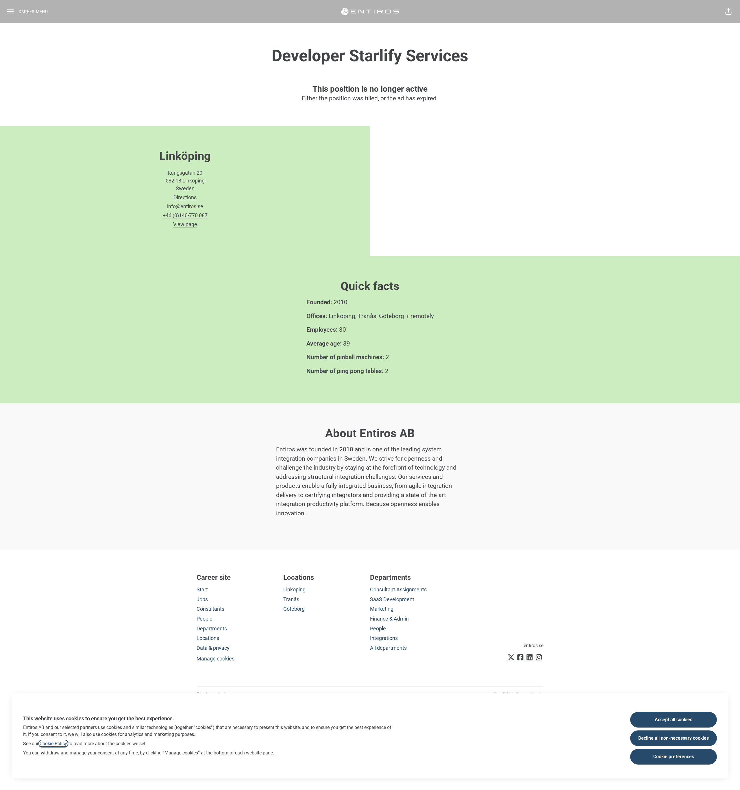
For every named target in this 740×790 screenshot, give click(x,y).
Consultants (210, 609)
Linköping (294, 589)
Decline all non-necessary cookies (673, 738)
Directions (185, 197)
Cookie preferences (673, 756)
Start (202, 589)
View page (185, 224)
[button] (728, 11)
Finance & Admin (389, 619)
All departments (388, 648)
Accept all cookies (673, 719)
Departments (212, 628)
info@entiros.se (185, 206)
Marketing (381, 609)
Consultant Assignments (398, 589)
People (204, 619)
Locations (208, 638)
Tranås (291, 599)
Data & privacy (213, 648)
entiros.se (533, 645)
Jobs (202, 599)
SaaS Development (392, 599)
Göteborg (294, 609)
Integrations (384, 638)
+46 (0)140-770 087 (185, 215)
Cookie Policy (53, 743)
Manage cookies (215, 659)
